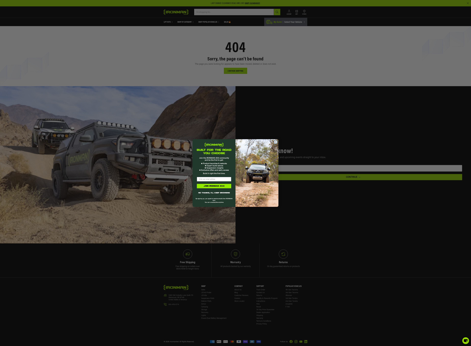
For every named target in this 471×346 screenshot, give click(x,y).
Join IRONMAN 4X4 (214, 186)
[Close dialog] (275, 141)
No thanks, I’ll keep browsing (214, 193)
